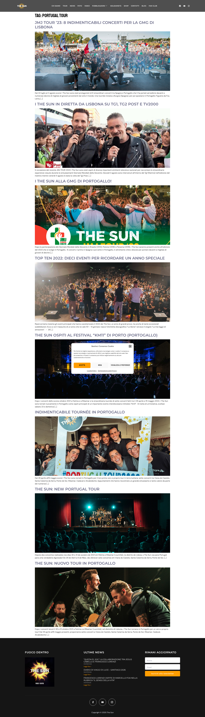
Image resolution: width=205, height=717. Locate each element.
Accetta (82, 365)
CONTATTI (135, 6)
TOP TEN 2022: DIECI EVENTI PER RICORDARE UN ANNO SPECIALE (100, 258)
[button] (130, 346)
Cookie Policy (92, 371)
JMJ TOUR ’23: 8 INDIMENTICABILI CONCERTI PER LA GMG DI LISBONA (94, 24)
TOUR (65, 6)
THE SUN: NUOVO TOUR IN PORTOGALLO (75, 563)
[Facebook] (180, 6)
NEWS (72, 6)
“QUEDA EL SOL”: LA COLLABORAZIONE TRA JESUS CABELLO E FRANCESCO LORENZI (108, 660)
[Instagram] (189, 6)
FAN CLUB (153, 6)
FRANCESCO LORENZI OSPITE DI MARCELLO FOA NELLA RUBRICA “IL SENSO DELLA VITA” (110, 679)
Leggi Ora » (87, 666)
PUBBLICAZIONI (98, 6)
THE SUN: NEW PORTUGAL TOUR (67, 489)
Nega (100, 365)
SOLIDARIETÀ (115, 6)
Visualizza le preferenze (120, 365)
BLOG (144, 6)
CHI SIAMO (56, 6)
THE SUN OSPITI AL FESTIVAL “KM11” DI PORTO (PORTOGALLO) (96, 335)
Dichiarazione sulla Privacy (107, 371)
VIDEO (87, 6)
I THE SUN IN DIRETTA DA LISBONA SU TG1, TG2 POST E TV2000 (96, 104)
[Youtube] (184, 6)
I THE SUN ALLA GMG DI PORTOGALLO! (73, 181)
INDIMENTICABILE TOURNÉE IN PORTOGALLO (80, 412)
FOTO (79, 6)
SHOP (126, 6)
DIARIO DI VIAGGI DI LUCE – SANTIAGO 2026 (105, 670)
